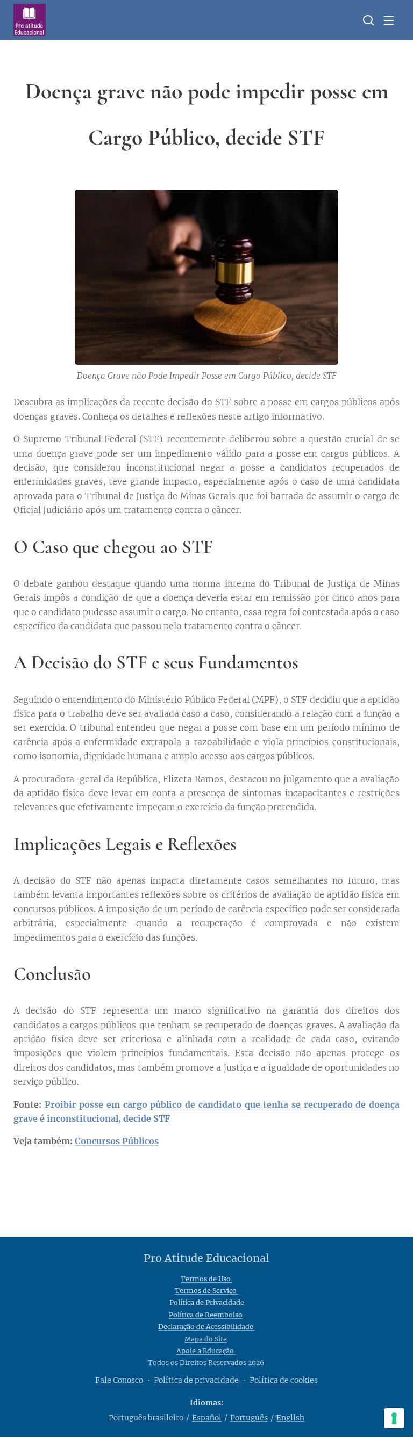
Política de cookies (284, 1380)
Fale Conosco (119, 1380)
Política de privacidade (196, 1380)
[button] (367, 19)
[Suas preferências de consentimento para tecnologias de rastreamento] (394, 1418)
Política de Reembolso (206, 1315)
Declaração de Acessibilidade (206, 1327)
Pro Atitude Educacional (206, 1258)
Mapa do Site (205, 1339)
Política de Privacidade (206, 1302)
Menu (389, 20)
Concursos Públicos (117, 1141)
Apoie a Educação (206, 1351)
